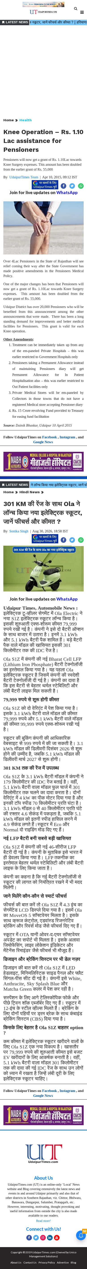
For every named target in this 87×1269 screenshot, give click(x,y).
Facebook (49, 437)
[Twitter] (36, 1237)
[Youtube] (57, 1237)
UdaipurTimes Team (23, 177)
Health (25, 120)
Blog (73, 1262)
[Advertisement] (43, 72)
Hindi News (29, 492)
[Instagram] (43, 1237)
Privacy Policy (47, 1262)
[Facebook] (29, 1237)
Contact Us (30, 1262)
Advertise (63, 1262)
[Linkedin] (50, 1237)
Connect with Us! (43, 1229)
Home (8, 120)
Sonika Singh (18, 531)
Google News (43, 442)
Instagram (67, 437)
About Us (43, 1177)
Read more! (43, 1221)
